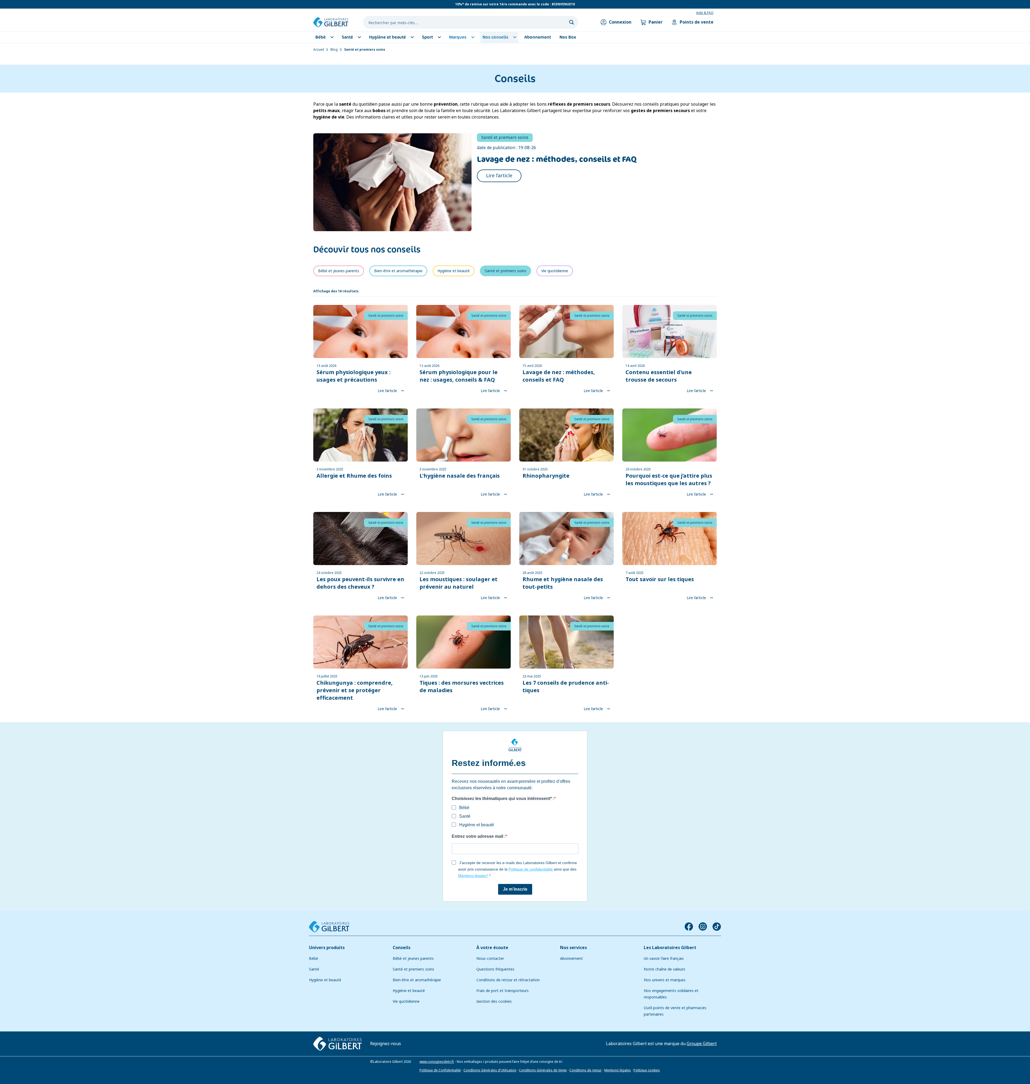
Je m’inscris (515, 889)
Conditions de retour (585, 1070)
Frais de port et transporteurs (502, 990)
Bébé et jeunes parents (413, 958)
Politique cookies (647, 1070)
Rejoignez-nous (385, 1044)
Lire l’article (499, 175)
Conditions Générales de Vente (543, 1070)
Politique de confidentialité (531, 869)
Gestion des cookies (494, 1001)
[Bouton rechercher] (571, 22)
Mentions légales (617, 1070)
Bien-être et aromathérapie (417, 980)
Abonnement (571, 958)
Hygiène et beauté (325, 980)
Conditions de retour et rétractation (508, 980)
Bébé (313, 958)
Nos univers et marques (665, 980)
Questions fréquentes (495, 969)
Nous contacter (490, 958)
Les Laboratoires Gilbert (670, 948)
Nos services (573, 948)
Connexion (620, 22)
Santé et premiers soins (413, 969)
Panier (656, 22)
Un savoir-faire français (664, 958)
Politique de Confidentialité (440, 1070)
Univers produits (327, 948)
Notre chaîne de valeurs (664, 969)
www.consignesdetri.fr (437, 1061)
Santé (314, 969)
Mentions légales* (473, 875)
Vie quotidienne (406, 1001)
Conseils (401, 948)
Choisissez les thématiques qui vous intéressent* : (503, 798)
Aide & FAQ (704, 13)
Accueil (318, 49)
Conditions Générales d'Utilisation (490, 1070)
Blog (334, 49)
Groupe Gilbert (702, 1044)
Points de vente (696, 22)
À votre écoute (492, 948)
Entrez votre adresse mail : (479, 836)
